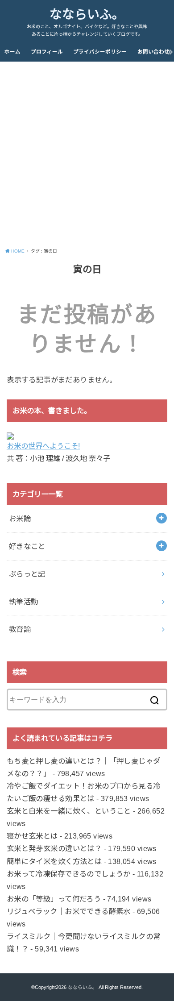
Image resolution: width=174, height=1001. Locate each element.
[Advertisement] (87, 153)
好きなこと (27, 546)
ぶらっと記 (27, 574)
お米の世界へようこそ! (43, 446)
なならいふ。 (87, 14)
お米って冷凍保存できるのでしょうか (69, 874)
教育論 (20, 629)
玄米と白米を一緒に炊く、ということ (69, 811)
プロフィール (47, 51)
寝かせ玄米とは (32, 836)
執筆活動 (23, 602)
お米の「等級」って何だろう (54, 899)
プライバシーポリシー (100, 51)
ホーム (12, 51)
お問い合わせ (153, 51)
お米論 (20, 519)
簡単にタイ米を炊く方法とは (54, 861)
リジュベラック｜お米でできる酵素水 (69, 911)
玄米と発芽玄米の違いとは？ (54, 848)
